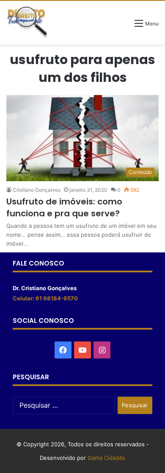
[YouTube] (82, 349)
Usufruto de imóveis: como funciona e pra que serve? (64, 207)
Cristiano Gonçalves (36, 190)
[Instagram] (102, 349)
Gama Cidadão (106, 457)
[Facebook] (63, 349)
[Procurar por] (124, 26)
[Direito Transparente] (27, 22)
